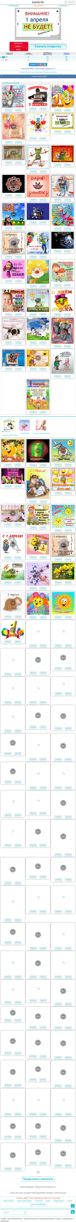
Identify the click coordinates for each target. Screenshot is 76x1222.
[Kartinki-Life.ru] (38, 2)
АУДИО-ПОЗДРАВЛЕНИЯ (38, 1208)
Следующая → (63, 5)
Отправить (33, 64)
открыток (8, 1204)
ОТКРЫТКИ (38, 1204)
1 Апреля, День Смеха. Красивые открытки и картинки (38, 72)
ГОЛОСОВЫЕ (38, 5)
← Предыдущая (13, 5)
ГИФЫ (48, 1204)
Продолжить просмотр (38, 1182)
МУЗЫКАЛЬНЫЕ (58, 1204)
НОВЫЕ (70, 1204)
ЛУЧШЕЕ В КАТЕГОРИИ (24, 1204)
